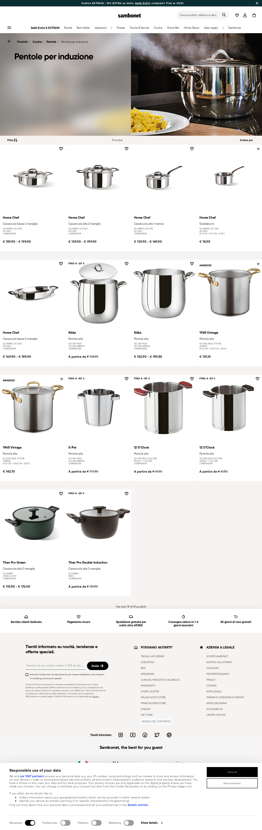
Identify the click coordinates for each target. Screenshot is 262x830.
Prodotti (22, 42)
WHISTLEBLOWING (216, 703)
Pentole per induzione (74, 42)
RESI (143, 668)
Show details (149, 823)
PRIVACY (210, 680)
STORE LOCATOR (150, 691)
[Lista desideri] (60, 149)
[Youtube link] (133, 735)
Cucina (37, 42)
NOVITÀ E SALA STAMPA (219, 662)
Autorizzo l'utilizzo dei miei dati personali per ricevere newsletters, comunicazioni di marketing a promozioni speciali (67, 676)
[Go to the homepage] (129, 15)
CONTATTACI (148, 662)
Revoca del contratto (156, 721)
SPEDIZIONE (147, 674)
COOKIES (211, 685)
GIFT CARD (147, 715)
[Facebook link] (145, 735)
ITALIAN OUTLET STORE (153, 697)
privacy (95, 696)
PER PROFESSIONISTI (217, 674)
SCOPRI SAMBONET (217, 656)
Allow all (232, 772)
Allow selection (232, 783)
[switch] (65, 823)
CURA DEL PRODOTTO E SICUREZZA (160, 680)
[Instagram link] (121, 735)
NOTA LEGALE (214, 691)
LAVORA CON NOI (215, 715)
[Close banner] (257, 3)
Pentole (51, 42)
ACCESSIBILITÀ (214, 709)
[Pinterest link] (169, 735)
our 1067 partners (32, 776)
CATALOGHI (212, 668)
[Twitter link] (157, 735)
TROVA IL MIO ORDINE (152, 656)
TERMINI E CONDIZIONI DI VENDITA (225, 697)
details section (138, 805)
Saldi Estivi (143, 3)
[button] (68, 28)
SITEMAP (145, 709)
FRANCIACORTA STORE (153, 703)
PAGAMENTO (148, 685)
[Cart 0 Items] (253, 15)
